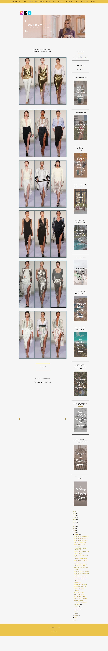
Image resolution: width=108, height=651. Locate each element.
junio (75, 613)
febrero (76, 615)
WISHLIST (60, 1)
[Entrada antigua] (65, 419)
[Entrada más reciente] (19, 419)
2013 (74, 532)
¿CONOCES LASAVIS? (79, 594)
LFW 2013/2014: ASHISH (80, 542)
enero (76, 617)
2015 (74, 528)
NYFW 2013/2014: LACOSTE (81, 538)
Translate (85, 58)
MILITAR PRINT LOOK (79, 596)
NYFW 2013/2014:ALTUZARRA (81, 571)
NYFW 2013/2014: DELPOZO (81, 540)
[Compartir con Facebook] (43, 367)
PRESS (77, 1)
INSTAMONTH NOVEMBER (80, 598)
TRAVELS (48, 1)
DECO (54, 1)
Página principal (15, 1)
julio (75, 611)
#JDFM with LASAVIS (79, 592)
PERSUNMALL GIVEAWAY (80, 586)
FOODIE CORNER (39, 1)
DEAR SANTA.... (77, 582)
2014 (74, 530)
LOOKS (24, 1)
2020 (74, 517)
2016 (74, 526)
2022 (74, 513)
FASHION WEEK (69, 1)
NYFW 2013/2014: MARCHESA (81, 536)
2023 (74, 511)
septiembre (77, 609)
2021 (74, 515)
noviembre (77, 604)
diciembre (76, 534)
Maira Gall (54, 632)
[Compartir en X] (41, 367)
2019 (74, 519)
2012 (74, 620)
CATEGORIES (84, 1)
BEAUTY (31, 1)
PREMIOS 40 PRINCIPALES (80, 584)
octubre (76, 606)
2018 (74, 522)
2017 (74, 524)
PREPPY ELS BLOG (56, 627)
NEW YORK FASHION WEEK (80, 577)
